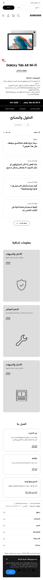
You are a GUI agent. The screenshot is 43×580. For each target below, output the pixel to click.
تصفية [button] (36, 132)
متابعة (8, 7)
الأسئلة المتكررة (18, 125)
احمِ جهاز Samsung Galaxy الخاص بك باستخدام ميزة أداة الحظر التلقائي (22, 89)
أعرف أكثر (34, 446)
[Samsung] (36, 15)
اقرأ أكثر (8, 263)
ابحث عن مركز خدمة (31, 492)
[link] (4, 60)
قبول (10, 572)
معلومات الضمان (21, 70)
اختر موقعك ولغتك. (35, 3)
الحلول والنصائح (35, 109)
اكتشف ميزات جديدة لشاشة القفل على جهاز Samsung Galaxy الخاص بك (22, 93)
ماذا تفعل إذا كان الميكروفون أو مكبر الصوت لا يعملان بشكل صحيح (21, 82)
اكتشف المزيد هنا (14, 566)
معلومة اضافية (9, 109)
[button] (21, 145)
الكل (28, 125)
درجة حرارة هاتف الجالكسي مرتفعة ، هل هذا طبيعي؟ (23, 85)
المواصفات (22, 109)
